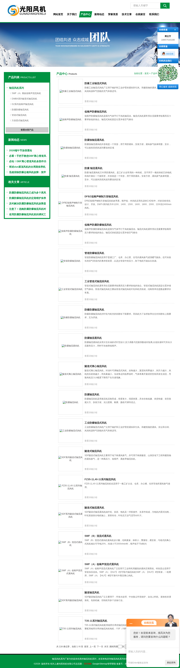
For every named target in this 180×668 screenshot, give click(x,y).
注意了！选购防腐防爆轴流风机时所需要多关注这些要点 (27, 209)
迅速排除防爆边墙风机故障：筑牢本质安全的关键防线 (27, 173)
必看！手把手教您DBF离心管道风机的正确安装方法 (27, 156)
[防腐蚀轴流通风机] (70, 147)
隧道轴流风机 (92, 592)
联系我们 (154, 14)
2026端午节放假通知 (20, 150)
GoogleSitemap (99, 664)
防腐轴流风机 (92, 394)
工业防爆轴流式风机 (96, 422)
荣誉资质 (113, 14)
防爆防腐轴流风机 (94, 309)
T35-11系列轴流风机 (96, 620)
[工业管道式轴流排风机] (70, 289)
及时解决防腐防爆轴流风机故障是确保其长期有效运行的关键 (27, 204)
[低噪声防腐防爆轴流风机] (70, 232)
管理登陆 (111, 664)
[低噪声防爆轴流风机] (70, 119)
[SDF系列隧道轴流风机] (70, 600)
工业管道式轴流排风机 (97, 281)
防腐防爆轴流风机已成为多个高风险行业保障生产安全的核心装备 (27, 193)
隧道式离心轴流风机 (96, 366)
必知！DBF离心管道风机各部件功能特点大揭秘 (27, 162)
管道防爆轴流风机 (94, 253)
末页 (106, 646)
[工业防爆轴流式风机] (70, 430)
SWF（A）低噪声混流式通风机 (102, 564)
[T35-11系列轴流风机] (70, 628)
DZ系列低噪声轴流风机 (23, 104)
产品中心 (86, 14)
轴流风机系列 (16, 87)
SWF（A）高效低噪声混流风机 (26, 93)
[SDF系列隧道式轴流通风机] (70, 515)
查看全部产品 (27, 130)
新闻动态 (99, 14)
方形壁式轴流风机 (20, 120)
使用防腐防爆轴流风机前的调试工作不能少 (27, 215)
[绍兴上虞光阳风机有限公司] (27, 11)
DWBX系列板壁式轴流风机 (24, 99)
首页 (146, 73)
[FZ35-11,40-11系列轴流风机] (70, 487)
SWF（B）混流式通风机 (98, 535)
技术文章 (127, 14)
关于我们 (72, 14)
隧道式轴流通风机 (94, 507)
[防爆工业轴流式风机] (70, 91)
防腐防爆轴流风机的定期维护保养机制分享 (27, 199)
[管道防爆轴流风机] (70, 261)
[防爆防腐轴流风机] (70, 317)
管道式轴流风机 (19, 115)
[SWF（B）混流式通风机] (70, 543)
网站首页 (58, 14)
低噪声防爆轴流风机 (96, 111)
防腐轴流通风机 (93, 337)
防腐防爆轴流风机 (20, 109)
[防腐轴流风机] (70, 402)
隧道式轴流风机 (93, 451)
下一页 (100, 646)
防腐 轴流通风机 (93, 168)
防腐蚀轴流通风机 (94, 139)
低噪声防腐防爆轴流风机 (98, 224)
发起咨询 (171, 662)
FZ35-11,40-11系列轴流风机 (100, 479)
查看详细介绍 (91, 101)
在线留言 (140, 14)
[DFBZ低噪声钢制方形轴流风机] (70, 204)
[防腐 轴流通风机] (71, 176)
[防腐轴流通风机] (70, 345)
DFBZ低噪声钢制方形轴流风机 (101, 196)
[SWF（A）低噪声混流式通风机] (70, 572)
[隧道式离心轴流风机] (70, 374)
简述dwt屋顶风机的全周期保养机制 (27, 167)
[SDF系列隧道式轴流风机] (70, 459)
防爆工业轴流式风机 (96, 83)
